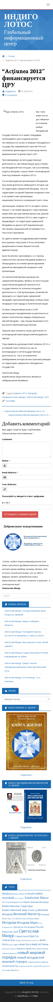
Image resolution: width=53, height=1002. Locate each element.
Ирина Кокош (21, 918)
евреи (16, 944)
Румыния (7, 931)
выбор (10, 945)
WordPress (23, 996)
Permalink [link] (10, 400)
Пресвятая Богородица (24, 927)
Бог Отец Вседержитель (12, 902)
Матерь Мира (33, 918)
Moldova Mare (18, 894)
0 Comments (11, 95)
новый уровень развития (38, 962)
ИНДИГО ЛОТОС (21, 20)
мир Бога (25, 944)
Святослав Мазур (35, 397)
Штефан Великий (22, 940)
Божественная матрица (36, 902)
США (15, 931)
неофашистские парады (14, 397)
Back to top (26, 982)
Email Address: (10, 472)
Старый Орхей (22, 936)
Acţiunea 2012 (20, 393)
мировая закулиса (9, 949)
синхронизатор (10, 966)
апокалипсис (34, 940)
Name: (6, 460)
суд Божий (37, 966)
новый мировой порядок (23, 955)
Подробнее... (26, 774)
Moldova (7, 893)
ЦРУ (46, 397)
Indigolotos (10, 91)
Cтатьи (11, 56)
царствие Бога (12, 970)
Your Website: (9, 484)
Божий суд (32, 910)
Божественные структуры (17, 906)
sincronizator (19, 898)
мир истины (40, 944)
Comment (7, 439)
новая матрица (42, 949)
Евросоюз (11, 919)
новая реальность (9, 953)
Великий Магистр (26, 914)
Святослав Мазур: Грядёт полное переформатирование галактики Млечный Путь (25, 667)
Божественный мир (14, 910)
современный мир (26, 966)
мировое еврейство (26, 948)
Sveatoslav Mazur (37, 898)
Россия (39, 926)
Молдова (32, 393)
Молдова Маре (27, 923)
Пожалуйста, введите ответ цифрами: (23, 496)
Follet (35, 996)
